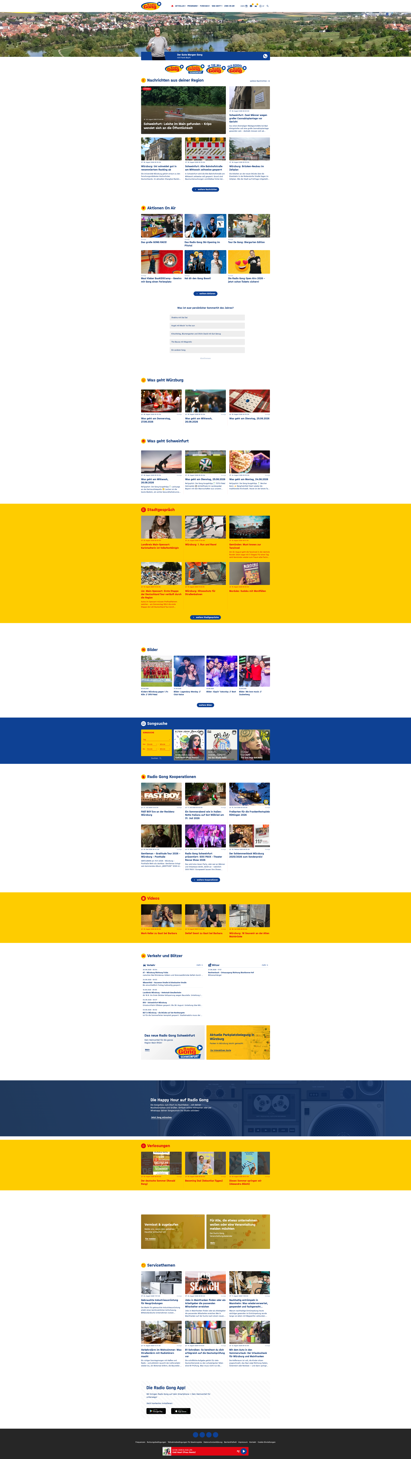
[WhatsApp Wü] (215, 1434)
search (267, 6)
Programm (192, 6)
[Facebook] (195, 1434)
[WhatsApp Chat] (265, 56)
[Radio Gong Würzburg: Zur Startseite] (151, 6)
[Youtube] (209, 1434)
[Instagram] (202, 1434)
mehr (200, 965)
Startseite (172, 6)
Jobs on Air (229, 6)
